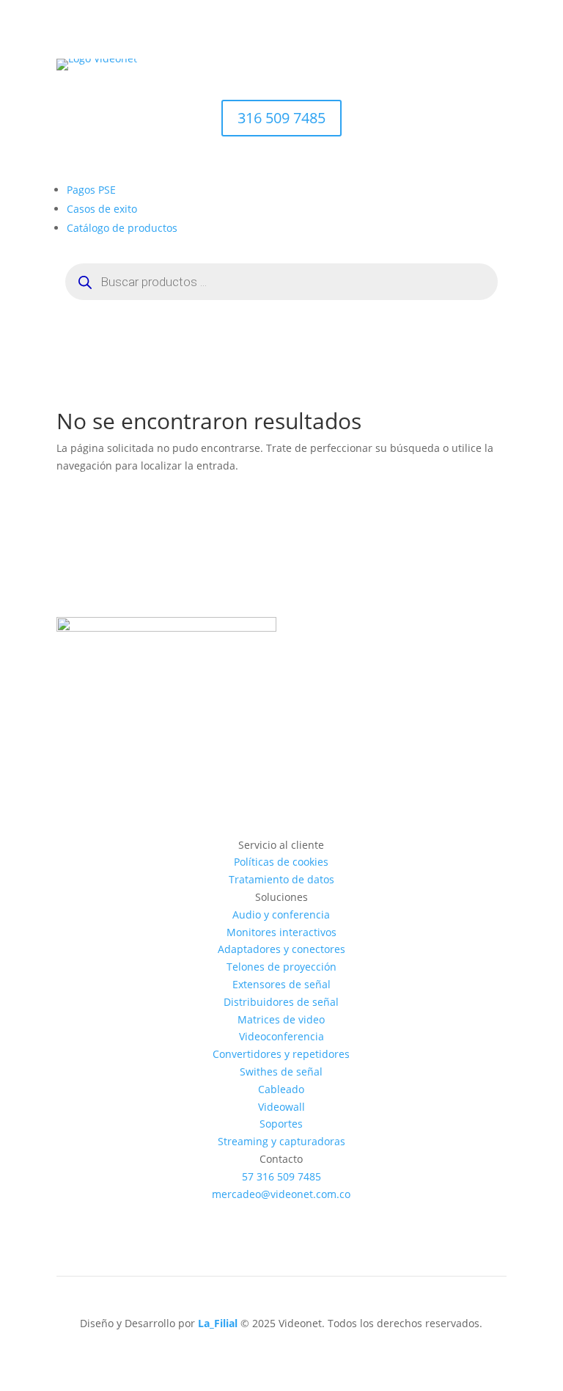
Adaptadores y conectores (281, 949)
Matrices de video (281, 1019)
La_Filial (218, 1323)
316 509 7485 (281, 118)
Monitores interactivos (281, 932)
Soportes (281, 1124)
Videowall (281, 1107)
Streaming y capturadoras (281, 1141)
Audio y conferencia (281, 914)
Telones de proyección (281, 967)
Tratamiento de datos (281, 879)
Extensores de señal (281, 984)
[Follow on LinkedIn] (325, 1214)
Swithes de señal (281, 1071)
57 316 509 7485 (281, 1176)
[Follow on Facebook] (237, 1214)
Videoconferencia (281, 1036)
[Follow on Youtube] (296, 1214)
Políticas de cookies (281, 862)
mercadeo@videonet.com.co (281, 1194)
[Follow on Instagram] (267, 1214)
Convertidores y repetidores (281, 1054)
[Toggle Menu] (487, 85)
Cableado (281, 1089)
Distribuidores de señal (281, 1002)
